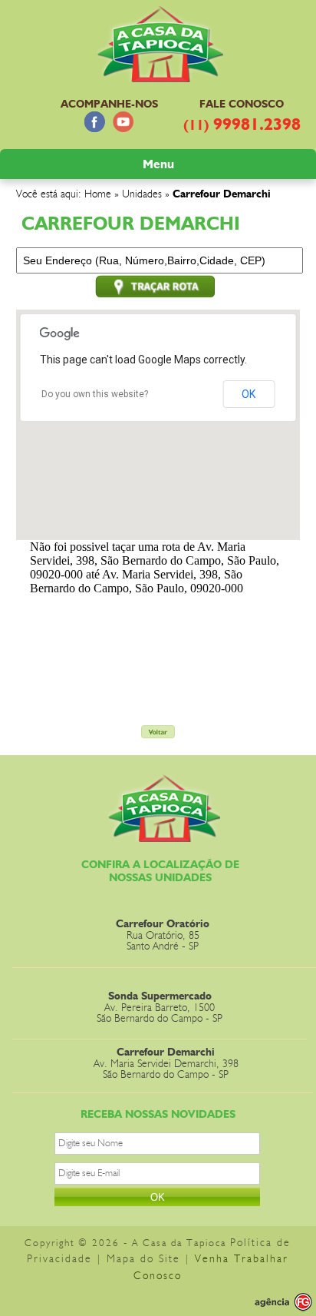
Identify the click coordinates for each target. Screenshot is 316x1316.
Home (97, 194)
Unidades (142, 194)
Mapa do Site (143, 1259)
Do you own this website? (94, 394)
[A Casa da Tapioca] (162, 74)
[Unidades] (158, 734)
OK (248, 394)
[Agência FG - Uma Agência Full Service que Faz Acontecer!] (271, 1302)
